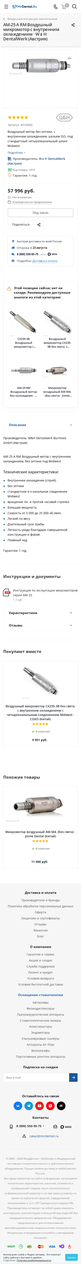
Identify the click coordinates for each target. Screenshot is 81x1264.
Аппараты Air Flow (40, 1044)
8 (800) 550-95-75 (27, 254)
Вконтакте (18, 1106)
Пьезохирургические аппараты (40, 1014)
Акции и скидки (40, 960)
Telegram (28, 1106)
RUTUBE (61, 1106)
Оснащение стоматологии (40, 995)
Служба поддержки (41, 966)
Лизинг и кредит (40, 972)
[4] (22, 117)
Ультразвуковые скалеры (40, 1038)
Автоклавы (41, 1002)
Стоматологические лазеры (40, 1020)
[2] (14, 117)
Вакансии (40, 930)
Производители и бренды (40, 900)
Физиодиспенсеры (40, 1008)
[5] (26, 117)
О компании (40, 947)
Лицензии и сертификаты (40, 918)
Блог (40, 936)
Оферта (40, 912)
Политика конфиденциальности (34, 1260)
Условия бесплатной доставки (40, 984)
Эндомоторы (40, 1032)
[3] (18, 117)
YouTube (39, 1106)
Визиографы (40, 1050)
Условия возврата (40, 978)
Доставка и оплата (44, 261)
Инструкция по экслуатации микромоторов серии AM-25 (45, 592)
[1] (10, 117)
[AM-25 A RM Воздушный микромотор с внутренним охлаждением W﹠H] (40, 76)
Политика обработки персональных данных (40, 906)
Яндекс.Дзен (50, 1106)
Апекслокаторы (40, 1026)
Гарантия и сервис (41, 954)
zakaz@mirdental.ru (44, 1136)
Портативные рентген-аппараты (40, 1057)
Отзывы (40, 924)
